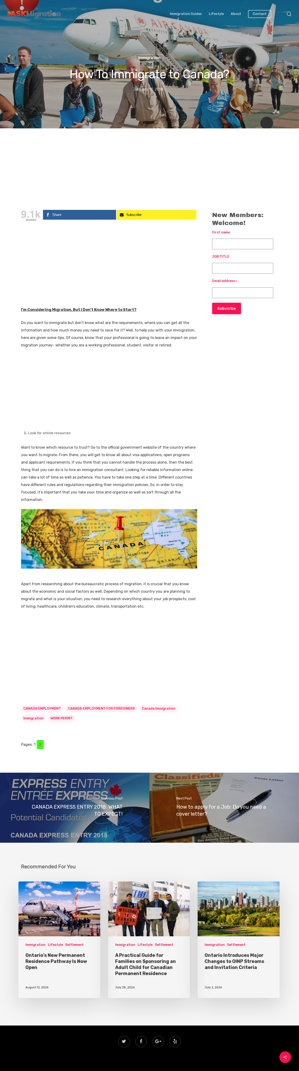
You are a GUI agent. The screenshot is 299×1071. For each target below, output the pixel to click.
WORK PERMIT (61, 718)
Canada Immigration (158, 709)
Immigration (149, 58)
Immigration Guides (186, 14)
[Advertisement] (149, 171)
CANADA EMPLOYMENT (42, 709)
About (236, 14)
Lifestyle (216, 14)
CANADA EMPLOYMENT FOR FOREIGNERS (101, 709)
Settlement (74, 945)
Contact (260, 14)
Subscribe (226, 308)
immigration (33, 718)
